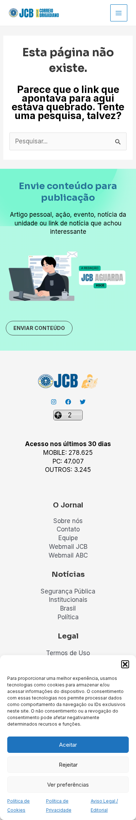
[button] (125, 664)
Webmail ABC (68, 555)
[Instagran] (54, 402)
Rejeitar (68, 764)
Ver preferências (68, 784)
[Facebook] (68, 402)
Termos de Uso (68, 653)
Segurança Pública (68, 591)
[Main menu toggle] (119, 13)
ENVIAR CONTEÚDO (39, 328)
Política (68, 617)
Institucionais (68, 599)
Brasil (68, 608)
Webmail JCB (68, 546)
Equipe (68, 538)
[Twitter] (83, 402)
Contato (68, 529)
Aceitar (68, 744)
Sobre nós (68, 521)
